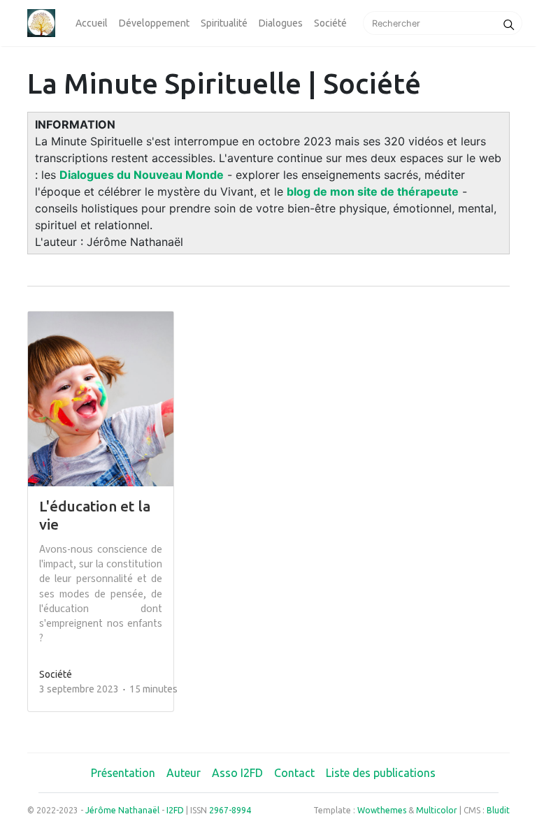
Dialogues (281, 23)
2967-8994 (230, 810)
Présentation (123, 773)
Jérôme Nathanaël (122, 810)
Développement (154, 23)
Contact (294, 773)
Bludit (498, 810)
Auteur (183, 773)
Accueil (92, 23)
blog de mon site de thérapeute (373, 191)
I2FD (175, 810)
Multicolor (436, 810)
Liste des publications (381, 773)
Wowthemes (381, 810)
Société (330, 23)
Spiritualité (224, 23)
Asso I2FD (237, 773)
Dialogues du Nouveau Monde (141, 175)
